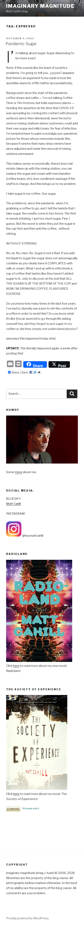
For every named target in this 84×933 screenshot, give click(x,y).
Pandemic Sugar (21, 43)
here (16, 666)
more (18, 472)
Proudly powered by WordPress (27, 918)
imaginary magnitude (40, 6)
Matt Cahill (13, 504)
